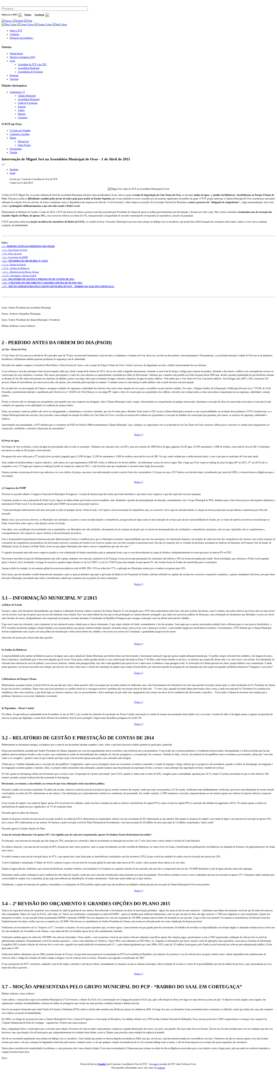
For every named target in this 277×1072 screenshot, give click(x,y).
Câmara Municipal (26, 95)
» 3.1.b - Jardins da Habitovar (16, 268)
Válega (21, 110)
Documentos (16, 148)
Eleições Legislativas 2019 (22, 57)
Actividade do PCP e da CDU (32, 64)
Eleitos (13, 137)
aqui (156, 1064)
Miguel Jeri (23, 141)
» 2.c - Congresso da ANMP (15, 257)
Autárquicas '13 (17, 92)
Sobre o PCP (16, 30)
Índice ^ (138, 434)
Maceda (21, 113)
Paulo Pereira (24, 145)
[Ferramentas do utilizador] (3, 164)
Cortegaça (22, 117)
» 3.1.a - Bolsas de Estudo (14, 264)
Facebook (39, 15)
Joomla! (102, 1064)
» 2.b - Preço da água (12, 254)
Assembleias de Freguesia (30, 71)
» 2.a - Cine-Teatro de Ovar (14, 250)
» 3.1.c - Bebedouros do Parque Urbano (20, 272)
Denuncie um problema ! (21, 37)
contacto (161, 1067)
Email (12, 173)
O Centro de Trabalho (20, 130)
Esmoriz (22, 106)
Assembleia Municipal (28, 68)
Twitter (27, 15)
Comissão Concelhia (19, 134)
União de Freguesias (28, 103)
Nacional (14, 79)
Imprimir (14, 169)
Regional (14, 75)
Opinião (13, 152)
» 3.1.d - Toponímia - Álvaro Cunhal (19, 275)
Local (12, 60)
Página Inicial (16, 53)
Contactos (14, 34)
